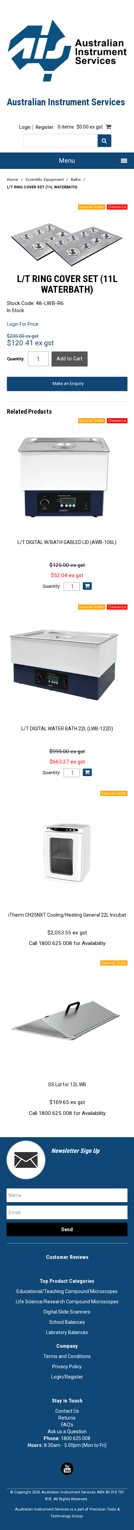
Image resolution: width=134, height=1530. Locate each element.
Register (44, 127)
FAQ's (67, 1424)
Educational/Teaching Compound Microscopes (67, 1291)
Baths (76, 179)
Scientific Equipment (44, 179)
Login (25, 127)
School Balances (67, 1322)
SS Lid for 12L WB (67, 1084)
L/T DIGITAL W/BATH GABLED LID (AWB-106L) (67, 542)
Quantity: (16, 359)
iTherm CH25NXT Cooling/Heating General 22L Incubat (67, 915)
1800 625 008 (75, 1438)
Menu (67, 160)
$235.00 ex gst (22, 336)
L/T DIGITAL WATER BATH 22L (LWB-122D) (67, 728)
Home (12, 179)
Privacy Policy (67, 1366)
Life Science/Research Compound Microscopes (67, 1301)
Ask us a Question (67, 1431)
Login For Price (22, 324)
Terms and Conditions (67, 1356)
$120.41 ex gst (30, 343)
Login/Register (67, 1377)
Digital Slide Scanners (67, 1312)
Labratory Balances (67, 1332)
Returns (67, 1418)
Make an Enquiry (68, 383)
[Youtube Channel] (67, 1468)
